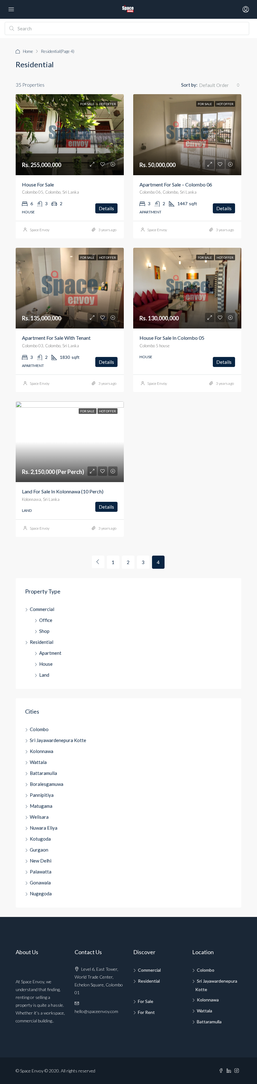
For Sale (145, 1001)
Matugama (41, 806)
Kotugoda (40, 839)
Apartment (50, 653)
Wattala (38, 762)
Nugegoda (41, 893)
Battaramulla (43, 773)
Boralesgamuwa (46, 784)
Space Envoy (40, 229)
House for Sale (38, 184)
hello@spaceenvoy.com (96, 1011)
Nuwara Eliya (43, 828)
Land (44, 675)
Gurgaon (39, 849)
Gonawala (40, 882)
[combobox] (219, 85)
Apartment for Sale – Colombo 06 (175, 184)
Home (28, 51)
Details (106, 208)
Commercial (42, 609)
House (46, 664)
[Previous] (98, 562)
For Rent (146, 1012)
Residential (41, 642)
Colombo (39, 729)
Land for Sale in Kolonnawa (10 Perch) (62, 491)
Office (45, 620)
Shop (44, 631)
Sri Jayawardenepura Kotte (58, 740)
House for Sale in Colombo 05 (171, 338)
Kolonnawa (41, 751)
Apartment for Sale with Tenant (56, 338)
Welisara (39, 817)
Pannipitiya (42, 795)
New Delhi (40, 860)
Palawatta (40, 871)
